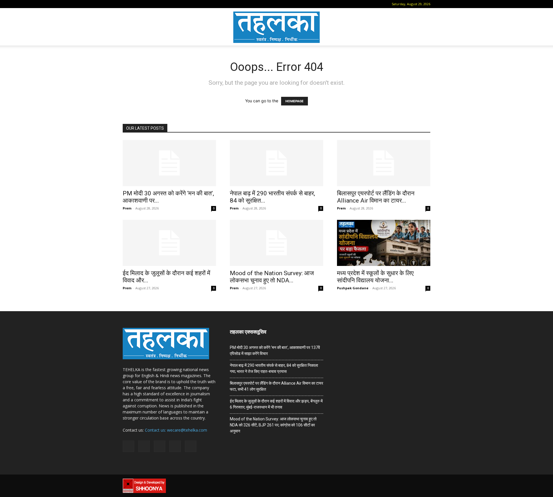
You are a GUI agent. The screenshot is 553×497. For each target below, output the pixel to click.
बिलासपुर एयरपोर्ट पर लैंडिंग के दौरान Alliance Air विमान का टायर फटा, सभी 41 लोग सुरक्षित (276, 386)
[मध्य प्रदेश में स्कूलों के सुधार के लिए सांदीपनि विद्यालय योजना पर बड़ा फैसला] (383, 243)
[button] (127, 4)
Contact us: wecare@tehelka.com (176, 430)
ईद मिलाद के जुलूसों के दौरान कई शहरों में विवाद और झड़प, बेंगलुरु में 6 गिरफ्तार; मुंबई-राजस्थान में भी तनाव (276, 404)
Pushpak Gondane (352, 288)
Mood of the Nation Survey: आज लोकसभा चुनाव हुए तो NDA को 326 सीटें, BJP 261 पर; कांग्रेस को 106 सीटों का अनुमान (273, 425)
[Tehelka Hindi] (276, 27)
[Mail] (145, 4)
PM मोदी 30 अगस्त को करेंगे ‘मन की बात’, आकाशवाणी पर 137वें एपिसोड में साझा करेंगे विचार (275, 350)
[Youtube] (173, 4)
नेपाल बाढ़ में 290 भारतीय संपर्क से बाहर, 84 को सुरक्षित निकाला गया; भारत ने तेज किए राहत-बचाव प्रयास (274, 368)
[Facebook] (135, 4)
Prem (127, 208)
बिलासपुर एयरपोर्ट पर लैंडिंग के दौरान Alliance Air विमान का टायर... (375, 197)
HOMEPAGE (294, 101)
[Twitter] (164, 4)
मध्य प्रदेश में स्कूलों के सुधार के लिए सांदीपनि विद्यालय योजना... (375, 277)
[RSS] (154, 4)
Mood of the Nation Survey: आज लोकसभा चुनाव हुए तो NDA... (272, 277)
